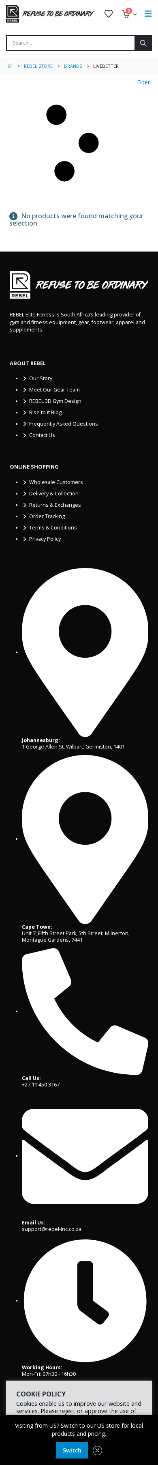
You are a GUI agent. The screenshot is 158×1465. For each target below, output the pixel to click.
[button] (79, 143)
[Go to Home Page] (10, 66)
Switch (72, 1450)
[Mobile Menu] (148, 14)
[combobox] (71, 43)
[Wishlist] (108, 14)
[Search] (143, 43)
